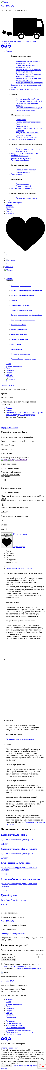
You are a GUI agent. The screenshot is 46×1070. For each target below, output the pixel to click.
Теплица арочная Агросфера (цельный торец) (27, 62)
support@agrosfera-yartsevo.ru (13, 933)
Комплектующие (23, 172)
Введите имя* (7, 954)
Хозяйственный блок (19, 156)
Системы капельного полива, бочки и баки (26, 315)
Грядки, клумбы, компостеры (23, 139)
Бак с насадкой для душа (11, 472)
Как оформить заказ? (14, 1025)
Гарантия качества (13, 1023)
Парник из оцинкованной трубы (29, 101)
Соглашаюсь (6, 1065)
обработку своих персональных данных (17, 966)
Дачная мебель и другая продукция (23, 359)
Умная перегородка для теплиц (29, 128)
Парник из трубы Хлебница (27, 99)
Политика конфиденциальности (19, 1032)
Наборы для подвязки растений (29, 122)
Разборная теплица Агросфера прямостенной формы (28, 75)
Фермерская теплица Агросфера (29, 83)
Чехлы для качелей (23, 186)
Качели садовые (22, 184)
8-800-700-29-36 (7, 6)
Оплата (9, 205)
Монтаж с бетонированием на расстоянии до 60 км (22, 496)
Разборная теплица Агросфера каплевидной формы (28, 71)
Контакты (10, 213)
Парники (14, 300)
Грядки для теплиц (23, 135)
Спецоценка (11, 1017)
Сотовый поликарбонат (26, 170)
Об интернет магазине (15, 1028)
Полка (18, 124)
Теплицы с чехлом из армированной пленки (26, 291)
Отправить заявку (8, 959)
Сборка (9, 209)
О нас (8, 200)
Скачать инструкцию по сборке (19, 568)
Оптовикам (10, 1021)
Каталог (9, 51)
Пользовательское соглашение (18, 1030)
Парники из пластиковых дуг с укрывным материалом (29, 109)
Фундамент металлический (27, 133)
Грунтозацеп (21, 120)
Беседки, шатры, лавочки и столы (25, 153)
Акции (9, 211)
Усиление (20, 131)
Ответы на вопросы (14, 202)
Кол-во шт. (5, 477)
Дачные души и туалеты (21, 158)
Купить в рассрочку (9, 1048)
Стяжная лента (22, 126)
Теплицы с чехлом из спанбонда (24, 89)
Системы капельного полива (28, 149)
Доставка (10, 207)
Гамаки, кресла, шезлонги (26, 198)
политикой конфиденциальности (27, 968)
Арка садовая (16, 174)
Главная (9, 279)
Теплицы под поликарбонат (21, 286)
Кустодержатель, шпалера (21, 188)
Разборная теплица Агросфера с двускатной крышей (29, 79)
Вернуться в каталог (9, 428)
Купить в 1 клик (20, 534)
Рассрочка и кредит (14, 1034)
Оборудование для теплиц (20, 305)
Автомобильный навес (20, 160)
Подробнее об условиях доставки (20, 739)
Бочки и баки (21, 151)
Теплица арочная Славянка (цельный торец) (27, 66)
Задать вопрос (19, 547)
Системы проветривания (26, 137)
